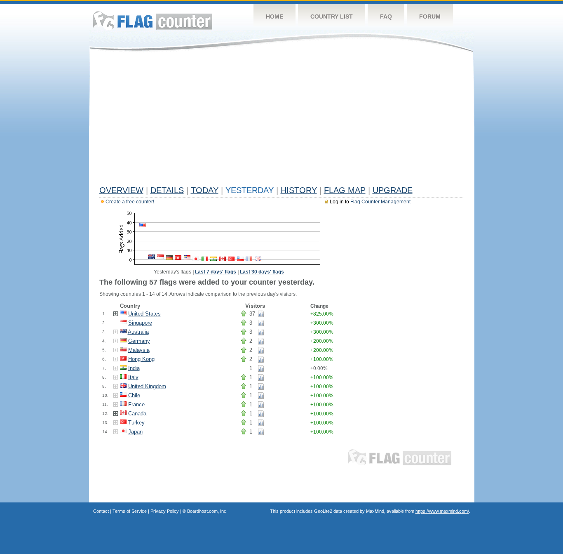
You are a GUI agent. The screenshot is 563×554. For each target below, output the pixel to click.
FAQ (386, 16)
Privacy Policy (164, 511)
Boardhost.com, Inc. (207, 511)
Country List (331, 16)
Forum (430, 16)
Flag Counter (152, 20)
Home (274, 16)
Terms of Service (130, 511)
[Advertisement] (281, 120)
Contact (101, 511)
